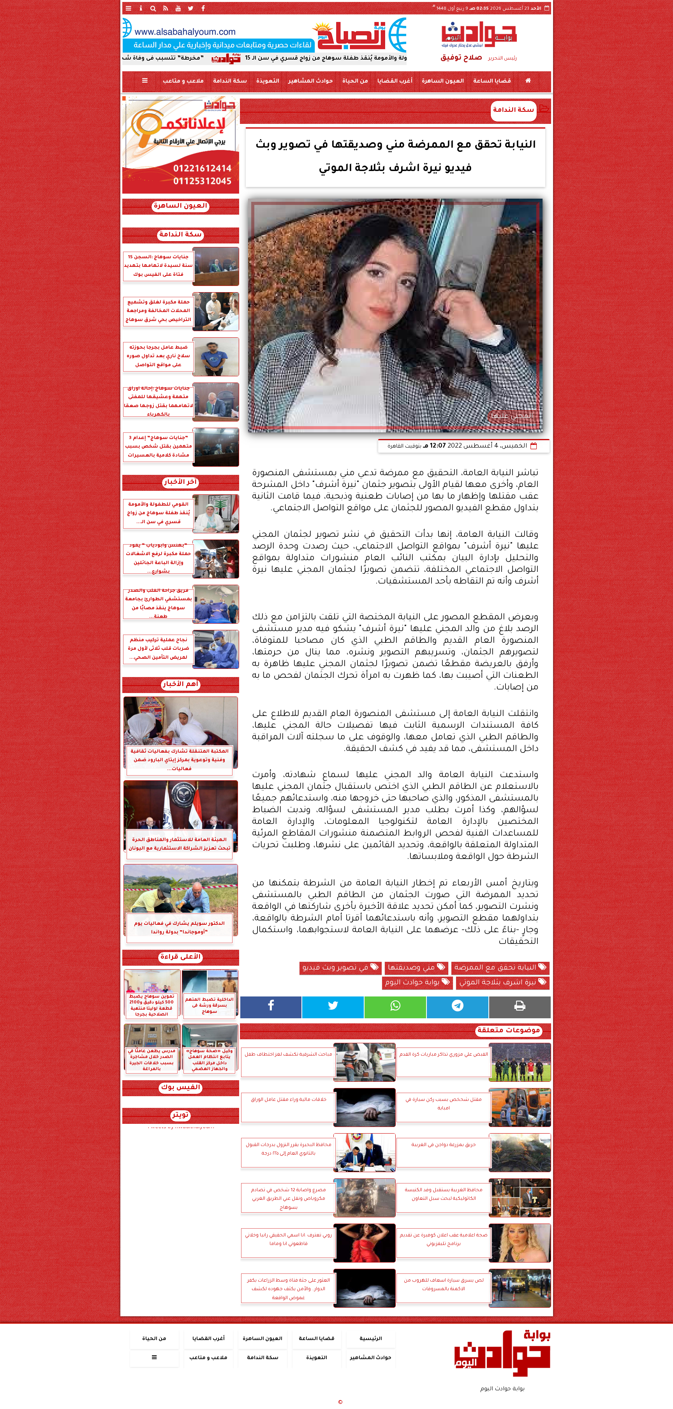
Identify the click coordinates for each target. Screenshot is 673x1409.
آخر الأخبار (180, 483)
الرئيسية (370, 1339)
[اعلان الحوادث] (180, 193)
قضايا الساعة (492, 82)
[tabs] (128, 8)
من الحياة (355, 82)
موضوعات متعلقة (508, 1031)
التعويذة (267, 82)
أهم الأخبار (180, 685)
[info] (141, 8)
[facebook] (203, 8)
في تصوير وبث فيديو (336, 968)
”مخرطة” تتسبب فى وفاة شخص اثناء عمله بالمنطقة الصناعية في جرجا (181, 59)
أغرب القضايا (394, 82)
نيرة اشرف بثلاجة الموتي (498, 983)
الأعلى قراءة (180, 957)
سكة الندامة (230, 82)
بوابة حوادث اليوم (413, 983)
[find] (153, 8)
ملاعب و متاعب (182, 82)
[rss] (166, 8)
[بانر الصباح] (264, 35)
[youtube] (178, 8)
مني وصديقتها (412, 968)
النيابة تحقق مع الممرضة (496, 968)
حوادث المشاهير (310, 82)
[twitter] (191, 8)
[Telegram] (457, 1007)
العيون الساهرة (442, 82)
